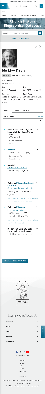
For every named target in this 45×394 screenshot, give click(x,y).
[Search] (40, 33)
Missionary (21, 207)
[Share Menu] (40, 46)
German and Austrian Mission (20, 188)
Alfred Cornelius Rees (17, 167)
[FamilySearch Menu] (36, 46)
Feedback (43, 332)
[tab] (7, 111)
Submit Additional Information (14, 261)
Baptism (11, 149)
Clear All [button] (40, 116)
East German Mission (16, 209)
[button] (23, 134)
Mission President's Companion (20, 184)
